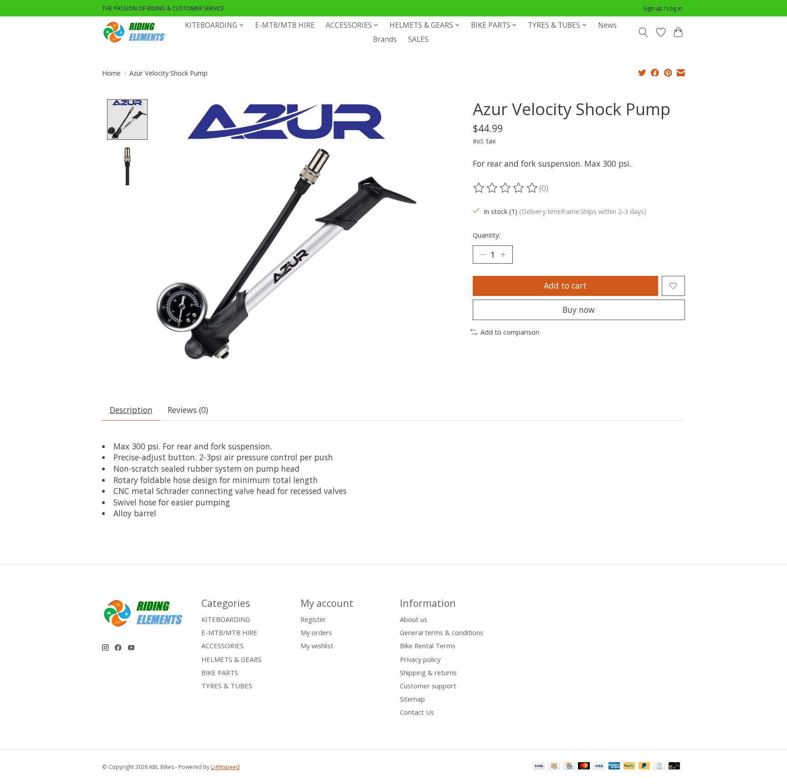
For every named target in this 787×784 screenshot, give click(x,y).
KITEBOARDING (225, 619)
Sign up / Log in (662, 8)
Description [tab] (131, 409)
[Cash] (554, 766)
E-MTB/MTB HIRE (285, 25)
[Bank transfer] (539, 766)
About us (413, 619)
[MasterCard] (584, 766)
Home (111, 72)
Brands (385, 39)
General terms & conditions (441, 632)
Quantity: (486, 234)
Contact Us (417, 712)
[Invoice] (659, 766)
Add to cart (565, 285)
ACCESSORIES (222, 645)
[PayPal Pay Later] (644, 766)
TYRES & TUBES (226, 685)
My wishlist (317, 645)
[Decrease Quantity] (482, 254)
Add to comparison (509, 331)
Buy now (578, 309)
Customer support (428, 685)
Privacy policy (420, 659)
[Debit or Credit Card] (674, 766)
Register (313, 619)
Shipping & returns (428, 672)
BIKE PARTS (219, 672)
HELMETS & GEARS (231, 659)
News (607, 25)
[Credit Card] (569, 766)
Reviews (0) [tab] (188, 409)
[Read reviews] (506, 188)
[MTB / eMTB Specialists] (135, 32)
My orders (316, 632)
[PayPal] (629, 766)
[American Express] (614, 766)
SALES (418, 39)
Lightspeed (225, 767)
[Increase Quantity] (502, 254)
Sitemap (412, 698)
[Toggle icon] (643, 32)
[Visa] (599, 766)
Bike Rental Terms (427, 645)
